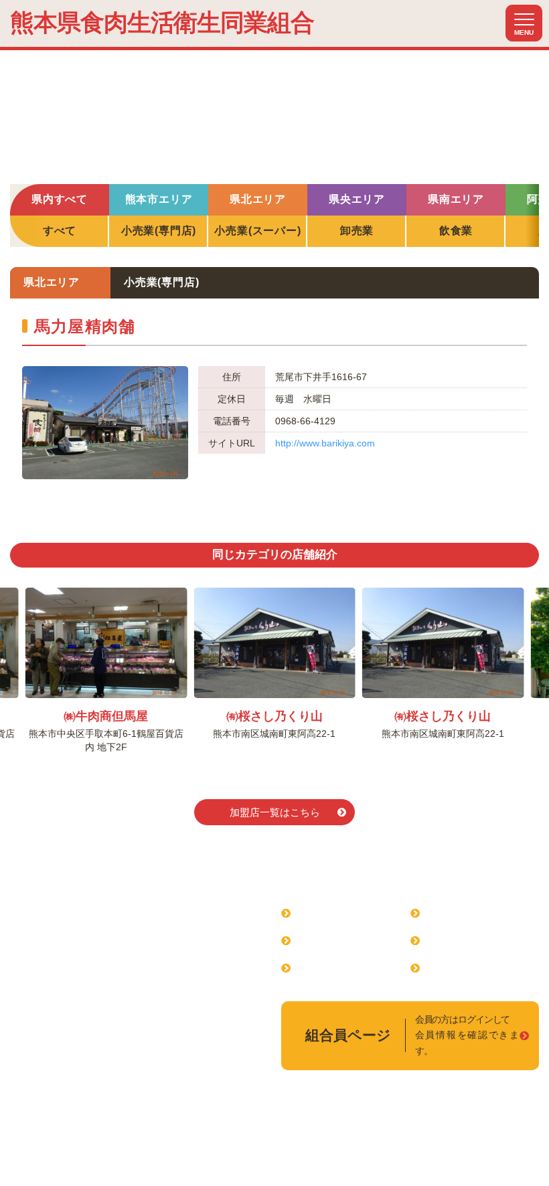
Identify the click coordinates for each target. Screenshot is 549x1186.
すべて (59, 230)
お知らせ (447, 940)
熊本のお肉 (453, 967)
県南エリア (456, 199)
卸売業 (357, 230)
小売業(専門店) (158, 230)
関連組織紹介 (458, 912)
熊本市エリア (159, 199)
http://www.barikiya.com (325, 443)
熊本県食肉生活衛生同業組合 (162, 22)
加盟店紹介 (324, 967)
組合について (329, 912)
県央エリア (357, 199)
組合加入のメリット (345, 940)
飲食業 (456, 230)
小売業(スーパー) (257, 230)
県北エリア (258, 199)
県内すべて (59, 199)
